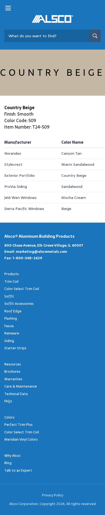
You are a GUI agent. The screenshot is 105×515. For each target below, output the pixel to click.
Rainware (11, 333)
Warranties (13, 379)
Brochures (12, 371)
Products (11, 274)
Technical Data (16, 394)
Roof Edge (13, 311)
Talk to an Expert (18, 470)
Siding (9, 341)
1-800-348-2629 (27, 258)
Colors (9, 417)
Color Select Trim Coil (21, 289)
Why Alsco (12, 455)
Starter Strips (15, 348)
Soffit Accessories (19, 303)
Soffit (9, 296)
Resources (12, 364)
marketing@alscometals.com (41, 251)
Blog (8, 463)
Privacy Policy (52, 495)
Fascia (9, 326)
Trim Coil (11, 281)
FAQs (8, 401)
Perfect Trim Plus (18, 424)
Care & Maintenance (20, 386)
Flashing (10, 318)
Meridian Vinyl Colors (21, 439)
